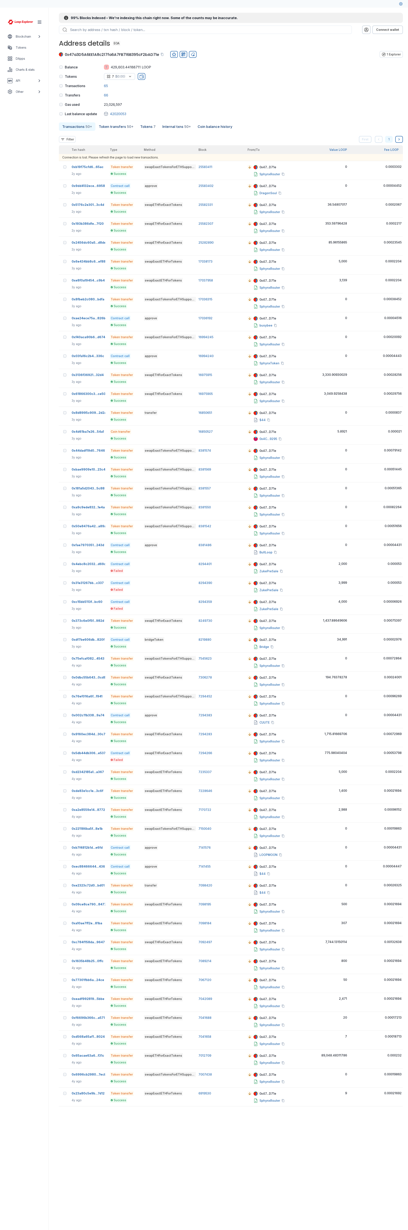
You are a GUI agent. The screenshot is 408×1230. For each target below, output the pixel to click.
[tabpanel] (231, 618)
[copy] (163, 54)
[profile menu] (366, 29)
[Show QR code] (183, 54)
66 (106, 95)
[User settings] (401, 4)
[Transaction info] (64, 167)
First (365, 139)
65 (106, 86)
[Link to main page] (20, 22)
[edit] (174, 54)
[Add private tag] (193, 54)
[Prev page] (378, 139)
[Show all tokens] (141, 76)
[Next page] (399, 139)
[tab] (77, 126)
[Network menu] (39, 22)
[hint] (61, 67)
